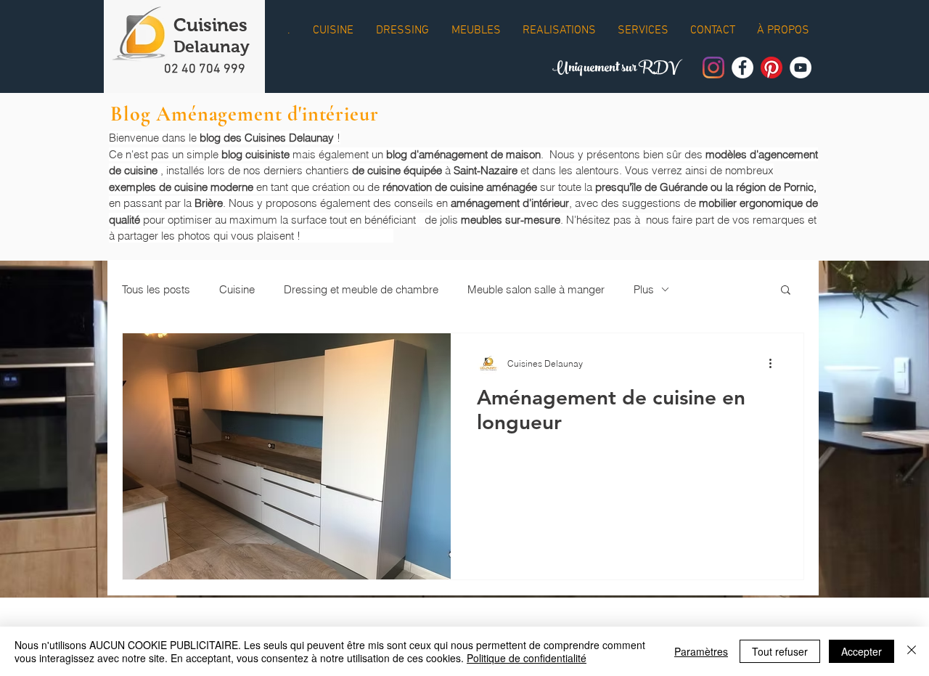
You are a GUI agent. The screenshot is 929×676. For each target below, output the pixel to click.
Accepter (861, 651)
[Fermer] (911, 651)
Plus (644, 289)
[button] (786, 290)
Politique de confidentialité (526, 658)
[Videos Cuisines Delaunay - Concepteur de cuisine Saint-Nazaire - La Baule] (800, 67)
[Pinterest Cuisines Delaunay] (771, 67)
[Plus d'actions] (775, 363)
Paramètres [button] (701, 651)
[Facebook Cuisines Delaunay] (742, 67)
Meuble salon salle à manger (536, 289)
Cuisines (210, 25)
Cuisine (237, 289)
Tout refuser (780, 651)
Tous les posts (156, 289)
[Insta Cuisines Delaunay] (713, 67)
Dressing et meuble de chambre (361, 289)
